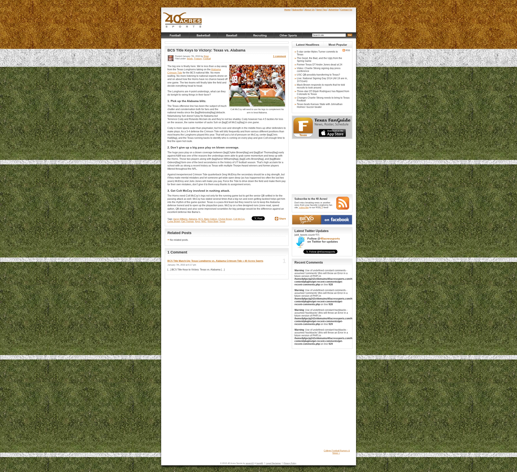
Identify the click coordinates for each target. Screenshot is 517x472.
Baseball (232, 35)
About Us (310, 9)
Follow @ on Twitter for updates (323, 240)
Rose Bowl (213, 221)
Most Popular (338, 44)
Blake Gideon (210, 219)
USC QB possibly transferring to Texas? (318, 74)
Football (175, 35)
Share (282, 218)
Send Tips (321, 9)
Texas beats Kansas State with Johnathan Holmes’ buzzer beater (320, 105)
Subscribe (297, 9)
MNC (203, 221)
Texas (222, 221)
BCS (200, 219)
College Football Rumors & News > (337, 451)
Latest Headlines (307, 44)
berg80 (259, 463)
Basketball (203, 35)
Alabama (193, 219)
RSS (348, 50)
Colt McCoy (239, 219)
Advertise (334, 9)
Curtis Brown (173, 221)
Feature (198, 58)
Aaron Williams (180, 219)
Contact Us (346, 9)
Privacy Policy (290, 463)
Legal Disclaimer (273, 463)
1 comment (279, 56)
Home (287, 9)
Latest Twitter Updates (311, 231)
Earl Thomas (187, 221)
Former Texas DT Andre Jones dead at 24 (319, 64)
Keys (197, 221)
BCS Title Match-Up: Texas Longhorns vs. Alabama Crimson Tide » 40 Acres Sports (215, 261)
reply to (277, 262)
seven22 (250, 463)
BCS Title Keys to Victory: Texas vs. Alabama (206, 50)
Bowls (190, 58)
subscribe (304, 207)
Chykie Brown (225, 219)
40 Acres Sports (182, 21)
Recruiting (260, 35)
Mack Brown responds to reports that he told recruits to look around (321, 86)
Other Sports (288, 35)
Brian (206, 56)
